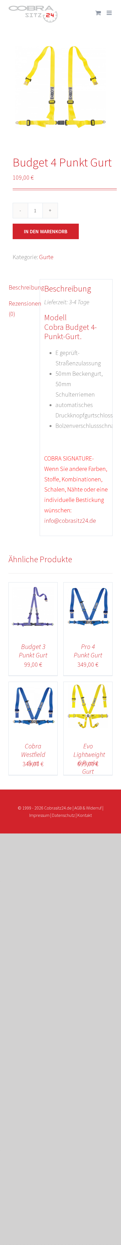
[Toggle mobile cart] (98, 13)
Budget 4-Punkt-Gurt (70, 332)
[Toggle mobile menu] (110, 13)
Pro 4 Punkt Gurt (88, 650)
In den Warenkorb (46, 231)
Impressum (39, 815)
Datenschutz (63, 815)
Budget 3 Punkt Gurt (33, 650)
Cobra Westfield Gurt (33, 754)
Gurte (46, 257)
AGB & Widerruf (88, 808)
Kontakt (84, 815)
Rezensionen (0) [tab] (22, 308)
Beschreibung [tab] (22, 287)
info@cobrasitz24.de (70, 520)
